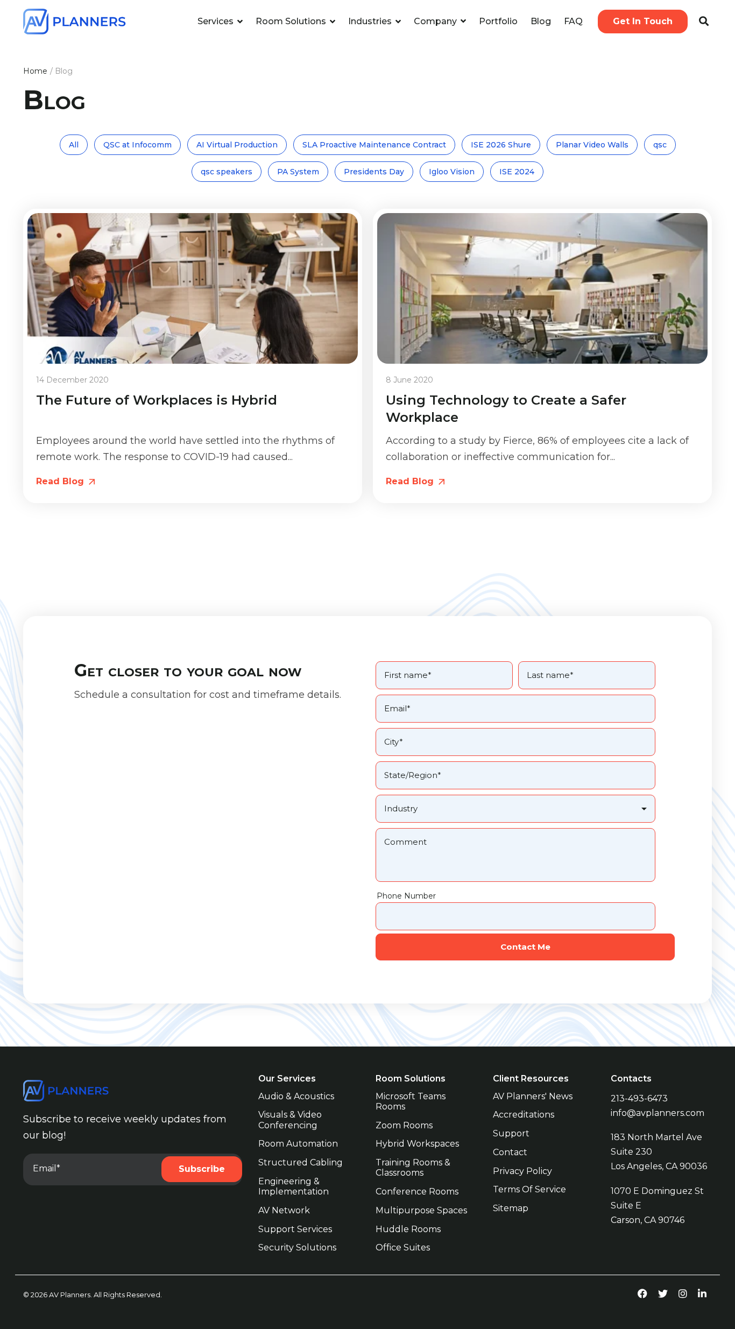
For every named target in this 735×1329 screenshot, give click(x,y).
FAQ (573, 21)
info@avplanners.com (657, 1113)
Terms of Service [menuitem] (529, 1189)
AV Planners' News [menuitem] (533, 1096)
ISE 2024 (516, 171)
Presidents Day (374, 171)
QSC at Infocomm (137, 145)
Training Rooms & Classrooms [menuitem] (414, 1167)
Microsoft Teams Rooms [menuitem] (412, 1101)
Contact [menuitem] (510, 1152)
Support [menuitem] (511, 1133)
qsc (660, 145)
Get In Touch (643, 21)
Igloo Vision (452, 171)
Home (35, 71)
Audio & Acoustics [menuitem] (296, 1096)
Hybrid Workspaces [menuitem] (417, 1144)
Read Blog (61, 481)
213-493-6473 (639, 1098)
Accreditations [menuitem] (523, 1114)
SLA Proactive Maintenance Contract (374, 145)
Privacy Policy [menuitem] (522, 1171)
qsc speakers (226, 171)
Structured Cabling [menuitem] (300, 1162)
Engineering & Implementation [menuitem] (293, 1186)
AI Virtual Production (237, 145)
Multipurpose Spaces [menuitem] (421, 1210)
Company (436, 21)
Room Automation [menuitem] (298, 1144)
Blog (541, 21)
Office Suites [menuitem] (403, 1247)
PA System (298, 171)
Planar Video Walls (592, 145)
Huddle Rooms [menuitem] (408, 1229)
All (74, 145)
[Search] (704, 21)
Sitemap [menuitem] (510, 1208)
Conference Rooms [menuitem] (417, 1191)
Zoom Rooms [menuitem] (404, 1125)
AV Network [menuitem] (284, 1210)
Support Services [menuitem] (295, 1229)
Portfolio (498, 21)
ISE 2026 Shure (501, 145)
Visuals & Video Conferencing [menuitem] (291, 1119)
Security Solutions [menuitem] (297, 1247)
